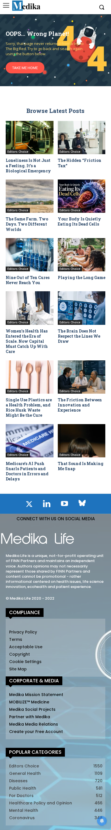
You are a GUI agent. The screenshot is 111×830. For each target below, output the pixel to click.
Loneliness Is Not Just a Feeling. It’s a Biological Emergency (28, 165)
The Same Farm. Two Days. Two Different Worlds (27, 224)
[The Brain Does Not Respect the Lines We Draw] (82, 308)
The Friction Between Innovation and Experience (80, 405)
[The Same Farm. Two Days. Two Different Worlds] (30, 196)
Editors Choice (17, 152)
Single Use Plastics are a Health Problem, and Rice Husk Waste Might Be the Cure (29, 407)
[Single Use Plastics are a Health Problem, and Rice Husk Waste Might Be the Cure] (30, 377)
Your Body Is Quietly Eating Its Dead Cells (79, 221)
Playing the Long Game (81, 277)
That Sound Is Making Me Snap (80, 466)
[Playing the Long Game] (82, 254)
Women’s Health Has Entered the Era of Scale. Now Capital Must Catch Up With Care (27, 341)
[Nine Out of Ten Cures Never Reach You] (30, 254)
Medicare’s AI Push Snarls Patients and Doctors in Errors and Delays (27, 471)
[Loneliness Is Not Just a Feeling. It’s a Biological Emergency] (30, 137)
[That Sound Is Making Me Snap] (82, 440)
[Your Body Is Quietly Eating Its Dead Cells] (82, 196)
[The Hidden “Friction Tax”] (82, 137)
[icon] (29, 505)
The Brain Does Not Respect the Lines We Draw (79, 336)
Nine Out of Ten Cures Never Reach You (28, 280)
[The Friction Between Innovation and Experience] (82, 377)
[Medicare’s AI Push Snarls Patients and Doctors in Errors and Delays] (30, 440)
